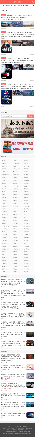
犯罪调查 (4, 169)
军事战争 (25, 6)
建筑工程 (4, 183)
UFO (14, 209)
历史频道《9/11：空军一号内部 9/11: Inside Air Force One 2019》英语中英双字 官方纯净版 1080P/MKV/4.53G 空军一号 (17, 60)
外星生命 (15, 211)
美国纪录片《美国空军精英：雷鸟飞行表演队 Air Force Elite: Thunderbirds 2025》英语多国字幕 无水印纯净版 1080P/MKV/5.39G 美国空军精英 (17, 35)
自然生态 (26, 186)
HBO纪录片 (5, 186)
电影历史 (26, 252)
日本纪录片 (15, 206)
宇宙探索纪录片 (6, 249)
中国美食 (26, 177)
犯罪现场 (4, 257)
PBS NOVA (4, 240)
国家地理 (26, 163)
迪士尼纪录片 (27, 194)
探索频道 (4, 163)
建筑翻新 (15, 226)
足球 (25, 214)
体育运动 (15, 177)
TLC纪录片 (26, 269)
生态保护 (4, 203)
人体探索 (4, 223)
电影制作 (4, 197)
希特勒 (14, 203)
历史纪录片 (5, 220)
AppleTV (15, 243)
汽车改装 (15, 214)
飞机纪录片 (26, 229)
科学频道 (15, 234)
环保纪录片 (26, 263)
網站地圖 (25, 426)
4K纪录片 (15, 171)
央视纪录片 (26, 160)
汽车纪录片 (26, 197)
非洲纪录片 (26, 209)
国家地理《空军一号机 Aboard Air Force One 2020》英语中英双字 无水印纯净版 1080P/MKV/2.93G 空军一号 (16, 17)
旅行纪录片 (15, 194)
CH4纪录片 (5, 180)
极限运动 (15, 263)
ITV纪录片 (4, 234)
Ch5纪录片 (4, 200)
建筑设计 (26, 191)
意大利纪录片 (5, 243)
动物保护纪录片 (6, 252)
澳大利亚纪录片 (28, 180)
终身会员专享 (16, 169)
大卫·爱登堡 (27, 243)
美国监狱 (15, 269)
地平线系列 (26, 231)
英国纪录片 (5, 166)
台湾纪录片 (15, 220)
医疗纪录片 (15, 197)
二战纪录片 (15, 186)
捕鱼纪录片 (15, 272)
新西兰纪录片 (27, 260)
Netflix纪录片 (16, 163)
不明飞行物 (15, 240)
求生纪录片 (15, 231)
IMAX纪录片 (27, 226)
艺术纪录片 (5, 191)
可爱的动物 (15, 223)
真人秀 (25, 211)
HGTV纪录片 (27, 246)
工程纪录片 (15, 246)
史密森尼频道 (16, 189)
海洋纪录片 (5, 214)
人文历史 (19, 6)
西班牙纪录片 (27, 237)
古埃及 (3, 254)
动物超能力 (26, 249)
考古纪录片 (15, 180)
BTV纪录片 (4, 229)
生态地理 (13, 6)
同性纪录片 (26, 206)
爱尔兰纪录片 (16, 252)
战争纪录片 (26, 203)
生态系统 (15, 237)
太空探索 (26, 254)
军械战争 (3, 84)
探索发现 (4, 263)
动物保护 (4, 217)
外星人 (25, 217)
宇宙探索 (26, 189)
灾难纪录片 (26, 200)
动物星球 (15, 257)
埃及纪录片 (15, 266)
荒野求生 (15, 200)
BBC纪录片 (16, 160)
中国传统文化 (16, 249)
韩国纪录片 (5, 269)
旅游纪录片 (26, 266)
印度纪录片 (26, 223)
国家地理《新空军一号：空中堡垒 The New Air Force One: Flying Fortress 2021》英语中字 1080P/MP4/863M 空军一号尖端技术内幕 (17, 86)
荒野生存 (15, 229)
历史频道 (26, 174)
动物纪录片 (26, 171)
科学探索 (7, 6)
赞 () (32, 28)
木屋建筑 (4, 272)
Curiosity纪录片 (6, 189)
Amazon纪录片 (5, 226)
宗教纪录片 (5, 206)
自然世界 (26, 234)
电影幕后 (4, 194)
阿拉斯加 (4, 246)
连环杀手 (15, 260)
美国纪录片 (5, 160)
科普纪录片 (15, 217)
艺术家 (3, 231)
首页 (2, 6)
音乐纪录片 (26, 183)
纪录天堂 (17, 2)
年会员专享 (15, 166)
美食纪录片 (26, 169)
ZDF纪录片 (4, 260)
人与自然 (15, 254)
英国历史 (26, 240)
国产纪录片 (26, 166)
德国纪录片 (15, 183)
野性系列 (4, 266)
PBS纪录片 (5, 171)
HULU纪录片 (5, 211)
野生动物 (15, 191)
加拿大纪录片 (5, 174)
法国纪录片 (5, 177)
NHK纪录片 (16, 174)
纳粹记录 (4, 209)
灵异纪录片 (26, 220)
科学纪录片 (26, 257)
